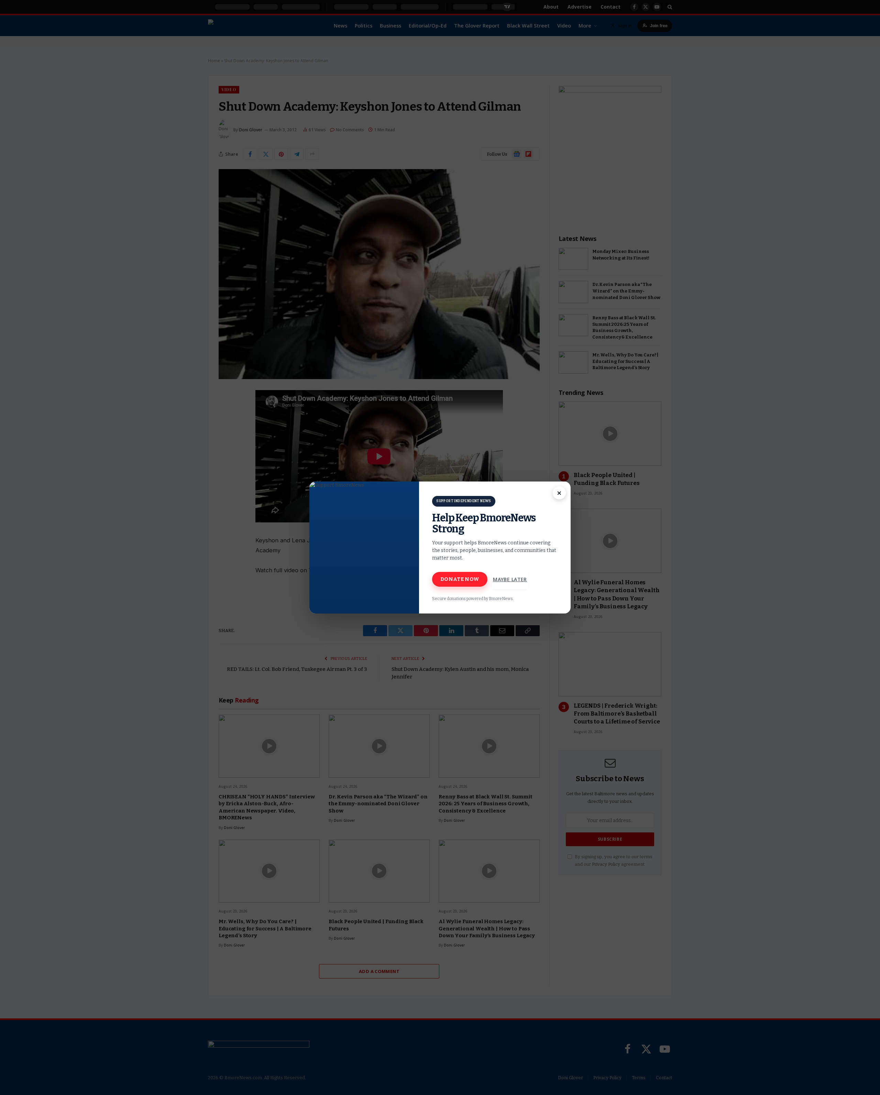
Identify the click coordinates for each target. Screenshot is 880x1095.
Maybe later (510, 579)
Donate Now (459, 579)
